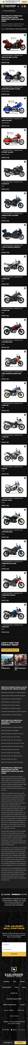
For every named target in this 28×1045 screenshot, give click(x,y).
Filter (21, 1042)
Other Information (14, 1016)
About (24, 987)
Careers (22, 1005)
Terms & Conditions (9, 1010)
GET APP (24, 1)
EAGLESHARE (6, 987)
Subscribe (14, 954)
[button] (14, 48)
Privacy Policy (20, 1010)
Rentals (22, 981)
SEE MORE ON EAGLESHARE (10, 650)
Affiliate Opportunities (9, 1005)
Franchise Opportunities (14, 999)
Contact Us (14, 993)
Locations (6, 981)
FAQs (16, 987)
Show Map (7, 1042)
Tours (14, 981)
